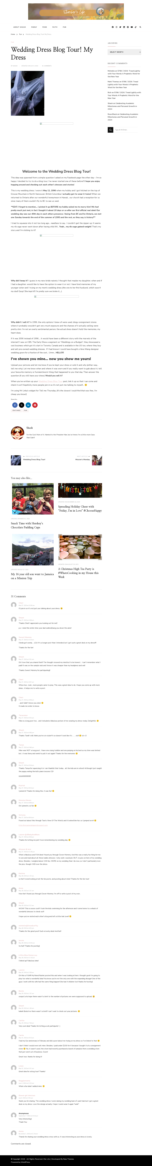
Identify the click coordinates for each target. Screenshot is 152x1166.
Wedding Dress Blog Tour (51, 381)
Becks (21, 991)
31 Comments (46, 66)
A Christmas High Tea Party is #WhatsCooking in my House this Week (78, 573)
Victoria (22, 815)
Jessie (21, 940)
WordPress (25, 1162)
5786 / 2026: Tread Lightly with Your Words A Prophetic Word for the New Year (124, 74)
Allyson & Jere (25, 849)
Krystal (22, 785)
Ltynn (21, 1066)
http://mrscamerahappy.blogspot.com (33, 825)
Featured (16, 410)
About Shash (19, 27)
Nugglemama (24, 1081)
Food (44, 27)
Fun (64, 27)
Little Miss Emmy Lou (28, 955)
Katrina (22, 873)
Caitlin (21, 1020)
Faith (54, 27)
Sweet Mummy (25, 637)
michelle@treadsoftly (28, 925)
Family (34, 27)
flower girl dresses (27, 1095)
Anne (21, 888)
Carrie (21, 1035)
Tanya (21, 745)
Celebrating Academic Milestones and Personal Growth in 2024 (122, 106)
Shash (15, 66)
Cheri (21, 603)
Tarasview (23, 715)
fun (25, 410)
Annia (21, 1131)
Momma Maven (25, 800)
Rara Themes (68, 1159)
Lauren (21, 970)
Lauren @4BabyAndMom (29, 834)
